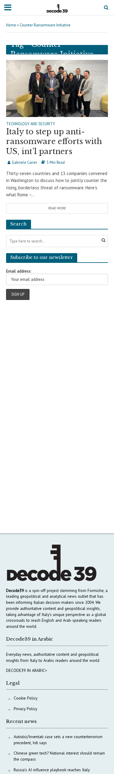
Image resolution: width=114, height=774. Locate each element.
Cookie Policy (25, 698)
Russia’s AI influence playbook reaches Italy (52, 769)
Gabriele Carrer (24, 162)
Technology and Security (30, 124)
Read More (57, 208)
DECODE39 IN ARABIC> (26, 670)
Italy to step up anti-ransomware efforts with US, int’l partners (54, 141)
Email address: (18, 271)
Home (11, 24)
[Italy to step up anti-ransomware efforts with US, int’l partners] (57, 88)
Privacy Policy (25, 708)
